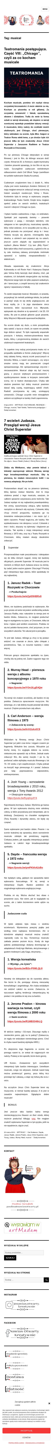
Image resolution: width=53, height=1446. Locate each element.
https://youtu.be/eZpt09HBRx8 (25, 596)
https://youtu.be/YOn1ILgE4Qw (25, 687)
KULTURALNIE (29, 405)
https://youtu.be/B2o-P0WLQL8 (25, 968)
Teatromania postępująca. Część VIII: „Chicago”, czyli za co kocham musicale (25, 55)
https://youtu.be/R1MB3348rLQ (25, 1021)
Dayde (41, 1132)
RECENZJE (40, 405)
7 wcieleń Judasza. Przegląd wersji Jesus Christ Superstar (22, 425)
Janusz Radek (9, 1135)
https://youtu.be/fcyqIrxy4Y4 (22, 798)
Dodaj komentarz (10, 410)
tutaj (33, 1119)
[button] (49, 1403)
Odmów (26, 1437)
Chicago (7, 407)
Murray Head (20, 1137)
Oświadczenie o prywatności (34, 1443)
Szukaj (10, 1258)
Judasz (12, 1137)
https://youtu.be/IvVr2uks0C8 (24, 729)
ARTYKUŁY (19, 405)
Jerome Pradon (20, 1135)
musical (13, 407)
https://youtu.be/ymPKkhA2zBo (25, 867)
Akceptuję (26, 1431)
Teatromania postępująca (36, 407)
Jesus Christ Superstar (35, 1135)
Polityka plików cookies (16, 1443)
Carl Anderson (33, 1132)
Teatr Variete (21, 407)
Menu (45, 9)
